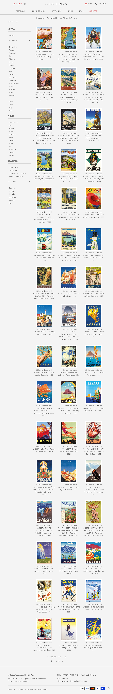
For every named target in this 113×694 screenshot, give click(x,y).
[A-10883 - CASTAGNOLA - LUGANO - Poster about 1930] (68, 356)
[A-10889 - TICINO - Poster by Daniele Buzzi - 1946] (68, 277)
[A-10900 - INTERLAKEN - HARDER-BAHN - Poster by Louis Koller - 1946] (93, 119)
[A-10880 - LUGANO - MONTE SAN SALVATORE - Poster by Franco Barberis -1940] (68, 392)
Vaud (11, 105)
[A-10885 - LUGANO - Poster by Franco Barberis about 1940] (93, 315)
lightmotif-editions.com (78, 681)
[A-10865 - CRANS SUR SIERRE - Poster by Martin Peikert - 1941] (68, 590)
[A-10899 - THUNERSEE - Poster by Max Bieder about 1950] (44, 160)
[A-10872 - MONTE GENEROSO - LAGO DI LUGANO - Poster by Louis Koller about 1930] (44, 511)
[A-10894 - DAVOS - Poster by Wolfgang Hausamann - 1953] (93, 198)
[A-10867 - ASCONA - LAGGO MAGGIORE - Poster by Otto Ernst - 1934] (93, 552)
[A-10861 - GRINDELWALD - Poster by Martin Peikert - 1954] (93, 629)
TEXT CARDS (12, 182)
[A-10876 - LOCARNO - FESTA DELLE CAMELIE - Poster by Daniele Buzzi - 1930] (93, 432)
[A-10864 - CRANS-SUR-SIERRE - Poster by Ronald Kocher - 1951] (93, 590)
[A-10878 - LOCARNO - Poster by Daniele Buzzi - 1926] (44, 432)
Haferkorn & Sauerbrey (17, 173)
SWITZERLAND (13, 41)
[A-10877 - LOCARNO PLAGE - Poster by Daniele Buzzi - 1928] (68, 432)
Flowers (12, 131)
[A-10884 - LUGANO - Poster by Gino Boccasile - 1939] (44, 356)
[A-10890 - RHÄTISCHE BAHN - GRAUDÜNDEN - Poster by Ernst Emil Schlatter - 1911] (44, 277)
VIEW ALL (11, 29)
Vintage (11, 153)
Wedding (12, 200)
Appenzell (12, 53)
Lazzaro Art (13, 170)
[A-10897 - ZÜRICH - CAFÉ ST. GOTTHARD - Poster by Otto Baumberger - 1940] (93, 160)
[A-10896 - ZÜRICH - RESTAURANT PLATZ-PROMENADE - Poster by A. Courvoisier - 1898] (44, 198)
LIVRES (70, 11)
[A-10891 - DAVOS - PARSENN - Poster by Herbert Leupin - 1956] (93, 239)
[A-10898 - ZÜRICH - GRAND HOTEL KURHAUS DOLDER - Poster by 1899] (68, 160)
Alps (10, 125)
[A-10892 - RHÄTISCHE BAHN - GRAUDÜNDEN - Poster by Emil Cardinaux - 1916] (68, 239)
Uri (10, 98)
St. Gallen (12, 89)
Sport (11, 143)
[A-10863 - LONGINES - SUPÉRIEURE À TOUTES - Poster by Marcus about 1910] (44, 629)
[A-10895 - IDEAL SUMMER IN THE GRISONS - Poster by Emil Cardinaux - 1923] (68, 198)
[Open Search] (96, 4)
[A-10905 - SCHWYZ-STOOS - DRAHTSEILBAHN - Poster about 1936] (44, 78)
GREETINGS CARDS (39, 11)
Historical (12, 134)
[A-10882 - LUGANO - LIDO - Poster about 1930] (93, 356)
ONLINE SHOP (18, 4)
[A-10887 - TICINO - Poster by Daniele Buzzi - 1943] (44, 315)
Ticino (11, 92)
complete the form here (22, 681)
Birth (11, 203)
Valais (11, 101)
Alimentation (13, 122)
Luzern (11, 74)
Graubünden (13, 68)
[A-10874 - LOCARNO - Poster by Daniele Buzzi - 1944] (68, 471)
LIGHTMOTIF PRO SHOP (56, 3)
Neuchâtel (12, 77)
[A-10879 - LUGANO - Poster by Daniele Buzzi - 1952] (93, 392)
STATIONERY (57, 11)
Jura (10, 71)
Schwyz (11, 86)
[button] (88, 3)
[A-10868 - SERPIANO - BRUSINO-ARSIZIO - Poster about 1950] (68, 552)
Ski (10, 146)
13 (59, 661)
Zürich (11, 110)
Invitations (13, 197)
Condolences (14, 191)
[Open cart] (104, 4)
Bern (10, 56)
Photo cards (13, 167)
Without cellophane (16, 176)
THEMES (11, 116)
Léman (11, 140)
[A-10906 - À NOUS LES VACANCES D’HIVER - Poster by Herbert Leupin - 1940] (93, 38)
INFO (80, 11)
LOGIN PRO (93, 11)
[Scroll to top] (108, 688)
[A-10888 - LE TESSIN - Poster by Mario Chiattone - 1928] (93, 277)
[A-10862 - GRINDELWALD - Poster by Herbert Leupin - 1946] (68, 629)
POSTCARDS (20, 11)
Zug (10, 108)
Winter (11, 137)
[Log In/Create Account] (100, 4)
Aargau (11, 50)
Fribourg (12, 59)
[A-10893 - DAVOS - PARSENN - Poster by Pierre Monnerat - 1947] (44, 239)
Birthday (12, 188)
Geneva (11, 62)
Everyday (12, 194)
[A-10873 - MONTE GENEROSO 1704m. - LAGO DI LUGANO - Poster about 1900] (93, 471)
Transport (12, 149)
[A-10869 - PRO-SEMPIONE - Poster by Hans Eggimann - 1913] (44, 552)
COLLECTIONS (13, 161)
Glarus (11, 65)
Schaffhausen (14, 83)
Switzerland (13, 47)
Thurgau (12, 95)
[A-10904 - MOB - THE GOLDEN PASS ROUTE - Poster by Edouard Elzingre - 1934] (68, 78)
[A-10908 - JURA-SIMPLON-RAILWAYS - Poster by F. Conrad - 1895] (44, 38)
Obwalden (12, 80)
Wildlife (11, 156)
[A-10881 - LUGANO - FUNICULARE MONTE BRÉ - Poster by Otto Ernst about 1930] (44, 392)
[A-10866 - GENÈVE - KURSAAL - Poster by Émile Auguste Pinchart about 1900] (44, 590)
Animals (12, 128)
